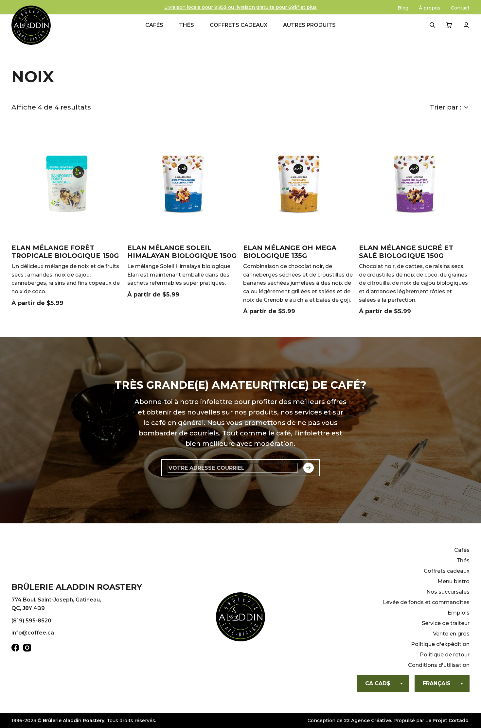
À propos (429, 8)
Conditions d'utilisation (439, 665)
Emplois (459, 613)
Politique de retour (445, 655)
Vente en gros (451, 634)
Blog (403, 8)
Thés (186, 25)
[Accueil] (240, 618)
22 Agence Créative (367, 720)
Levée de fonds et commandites (426, 602)
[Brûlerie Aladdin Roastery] (31, 25)
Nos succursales (448, 592)
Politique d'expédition (440, 644)
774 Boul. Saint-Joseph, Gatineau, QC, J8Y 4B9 (56, 604)
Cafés (154, 25)
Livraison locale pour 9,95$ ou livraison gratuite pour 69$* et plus (240, 7)
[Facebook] (15, 649)
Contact (460, 8)
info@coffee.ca (32, 633)
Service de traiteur (446, 623)
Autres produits (309, 25)
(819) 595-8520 (31, 621)
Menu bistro (453, 581)
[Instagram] (27, 649)
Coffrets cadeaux (238, 25)
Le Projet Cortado (447, 720)
